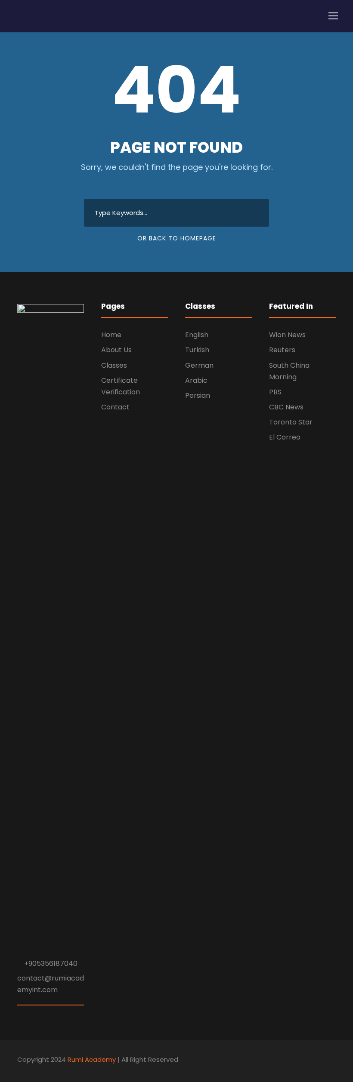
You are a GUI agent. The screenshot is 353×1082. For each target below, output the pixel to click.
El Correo (284, 437)
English (196, 335)
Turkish (197, 350)
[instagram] (332, 1061)
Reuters (282, 350)
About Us (116, 350)
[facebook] (302, 1061)
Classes (114, 365)
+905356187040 (50, 963)
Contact (115, 407)
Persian (197, 395)
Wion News (287, 335)
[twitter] (317, 1061)
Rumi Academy (92, 1059)
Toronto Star (291, 422)
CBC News (286, 407)
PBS (275, 392)
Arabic (196, 380)
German (199, 365)
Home (111, 335)
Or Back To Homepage (176, 238)
